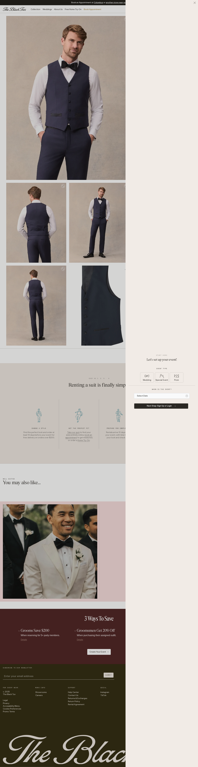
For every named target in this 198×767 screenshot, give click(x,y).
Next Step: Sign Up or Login (159, 406)
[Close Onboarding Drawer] (194, 2)
